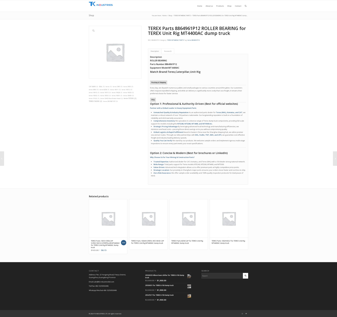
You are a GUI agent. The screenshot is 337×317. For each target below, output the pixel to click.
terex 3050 (128, 87)
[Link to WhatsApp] (242, 314)
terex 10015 (105, 92)
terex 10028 (117, 92)
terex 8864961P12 (193, 40)
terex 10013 (94, 92)
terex (109, 87)
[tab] (155, 51)
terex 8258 (104, 90)
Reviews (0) (168, 51)
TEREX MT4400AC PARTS (175, 40)
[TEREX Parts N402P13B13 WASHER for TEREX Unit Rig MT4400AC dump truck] (2, 158)
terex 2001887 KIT (110, 101)
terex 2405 (117, 87)
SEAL (102, 87)
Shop (91, 15)
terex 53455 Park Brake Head (111, 98)
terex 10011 (115, 90)
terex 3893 (93, 90)
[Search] (245, 6)
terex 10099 (128, 95)
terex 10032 (94, 95)
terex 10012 (127, 90)
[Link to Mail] (246, 314)
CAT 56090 (93, 87)
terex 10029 (128, 92)
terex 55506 (130, 98)
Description (155, 51)
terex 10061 (117, 95)
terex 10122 (94, 98)
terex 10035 (105, 95)
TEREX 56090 (95, 101)
